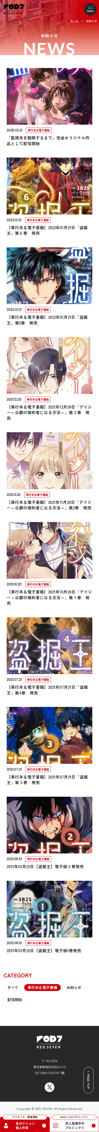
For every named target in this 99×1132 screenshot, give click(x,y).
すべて (12, 987)
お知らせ (74, 987)
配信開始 (14, 999)
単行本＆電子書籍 (42, 987)
